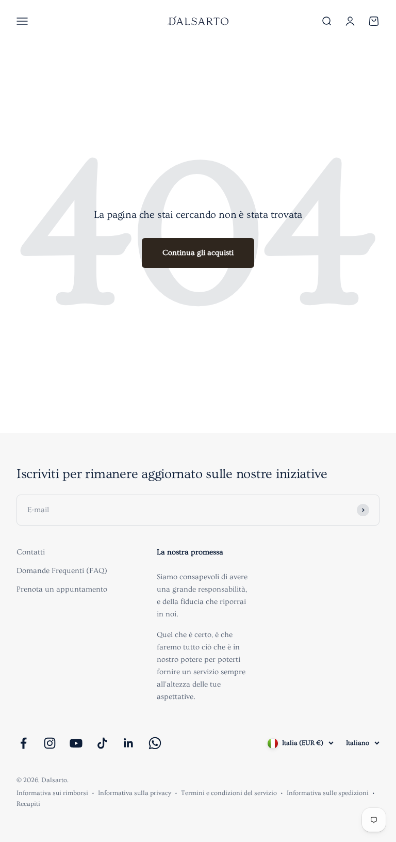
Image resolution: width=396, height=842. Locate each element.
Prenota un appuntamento (61, 589)
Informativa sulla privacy (134, 793)
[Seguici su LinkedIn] (129, 743)
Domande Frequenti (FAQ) (61, 570)
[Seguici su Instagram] (50, 743)
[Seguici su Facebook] (23, 743)
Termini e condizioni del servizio (229, 793)
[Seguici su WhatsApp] (155, 743)
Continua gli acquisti (198, 252)
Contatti (30, 552)
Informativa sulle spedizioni (328, 793)
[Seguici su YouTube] (76, 743)
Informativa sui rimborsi (52, 793)
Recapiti (28, 803)
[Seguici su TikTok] (102, 743)
